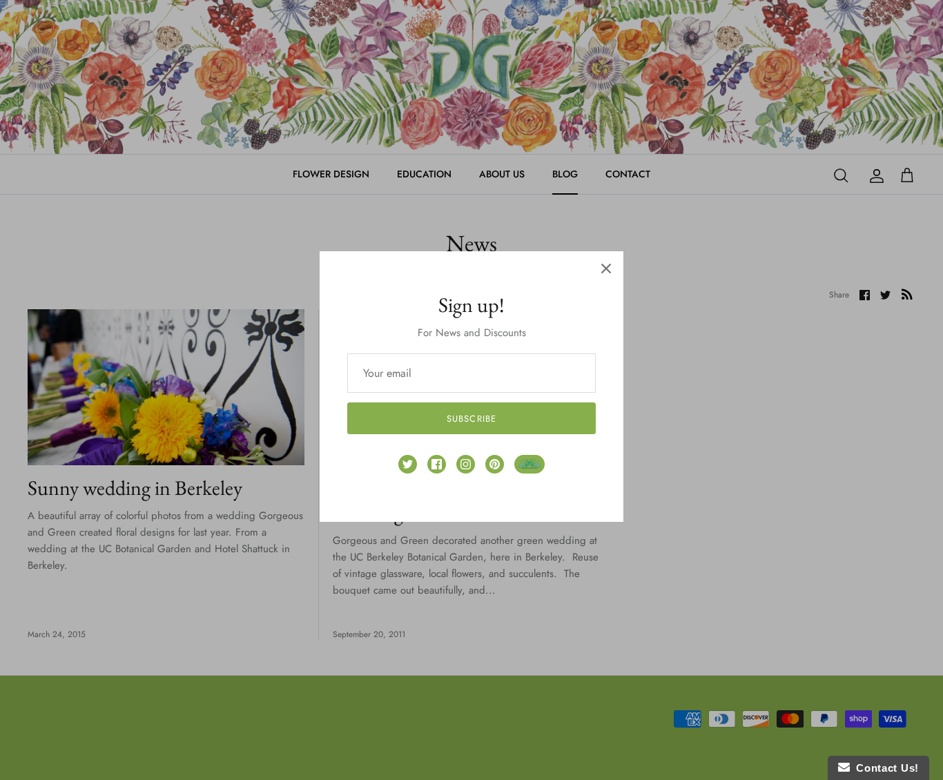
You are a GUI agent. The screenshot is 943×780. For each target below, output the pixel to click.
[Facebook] (436, 464)
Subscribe (471, 418)
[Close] (606, 268)
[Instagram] (465, 464)
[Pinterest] (494, 464)
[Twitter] (407, 464)
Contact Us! (884, 768)
